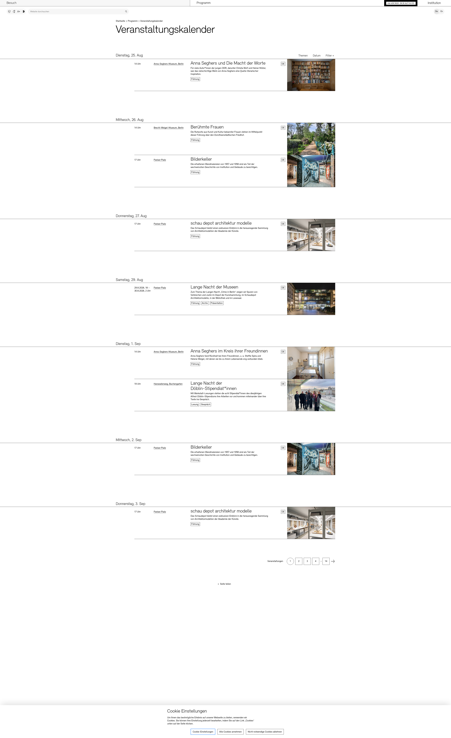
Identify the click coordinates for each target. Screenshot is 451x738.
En (442, 11)
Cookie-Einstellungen (203, 732)
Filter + (330, 55)
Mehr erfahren (234, 75)
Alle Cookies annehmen (230, 732)
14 (326, 561)
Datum (317, 55)
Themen (303, 55)
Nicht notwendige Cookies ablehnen (265, 732)
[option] (290, 561)
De (436, 11)
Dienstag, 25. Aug (129, 55)
